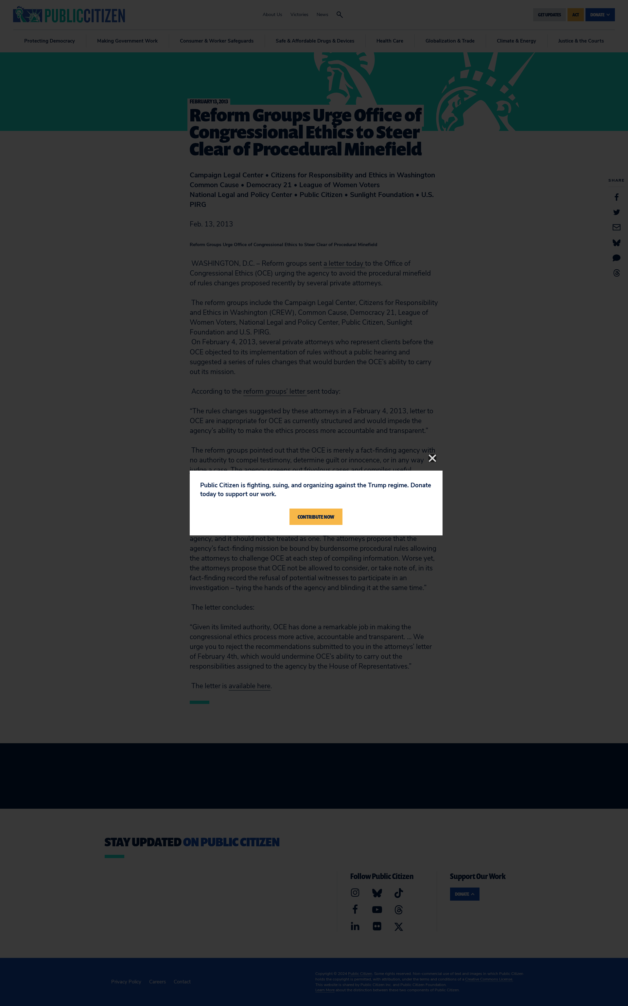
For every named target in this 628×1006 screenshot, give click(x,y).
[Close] (432, 458)
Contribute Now (316, 516)
